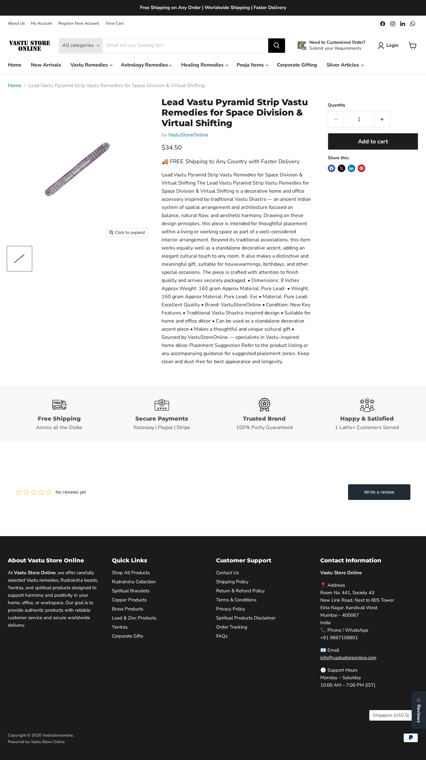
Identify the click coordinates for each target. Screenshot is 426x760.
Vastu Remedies (89, 65)
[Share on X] (341, 168)
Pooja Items (251, 65)
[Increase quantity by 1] (382, 119)
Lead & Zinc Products (134, 618)
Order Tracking (231, 627)
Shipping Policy (232, 582)
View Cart (114, 23)
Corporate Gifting (297, 65)
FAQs (222, 636)
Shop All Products (131, 573)
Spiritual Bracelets (130, 591)
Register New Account (78, 23)
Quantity (336, 105)
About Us (16, 23)
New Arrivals (46, 65)
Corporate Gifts (127, 636)
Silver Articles (343, 65)
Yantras (120, 627)
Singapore (391, 715)
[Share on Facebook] (331, 168)
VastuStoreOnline (188, 134)
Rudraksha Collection (134, 582)
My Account (41, 23)
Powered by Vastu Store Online (36, 742)
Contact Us (227, 573)
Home (15, 65)
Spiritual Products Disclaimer (245, 618)
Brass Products (127, 609)
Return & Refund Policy (240, 591)
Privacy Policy (230, 609)
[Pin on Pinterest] (361, 168)
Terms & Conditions (236, 600)
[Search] (276, 45)
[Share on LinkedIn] (351, 168)
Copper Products (129, 600)
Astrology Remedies (145, 65)
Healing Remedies (203, 65)
